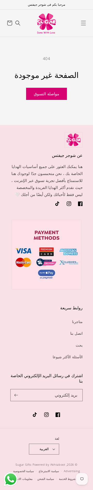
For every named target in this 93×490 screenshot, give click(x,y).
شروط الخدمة (67, 479)
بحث (79, 345)
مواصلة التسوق (46, 93)
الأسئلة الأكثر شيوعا (68, 356)
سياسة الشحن (45, 479)
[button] (83, 23)
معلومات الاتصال (23, 479)
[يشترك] (16, 395)
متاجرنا (77, 321)
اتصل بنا (76, 333)
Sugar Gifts (24, 464)
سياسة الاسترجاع (49, 471)
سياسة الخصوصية (23, 471)
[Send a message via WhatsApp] (11, 479)
